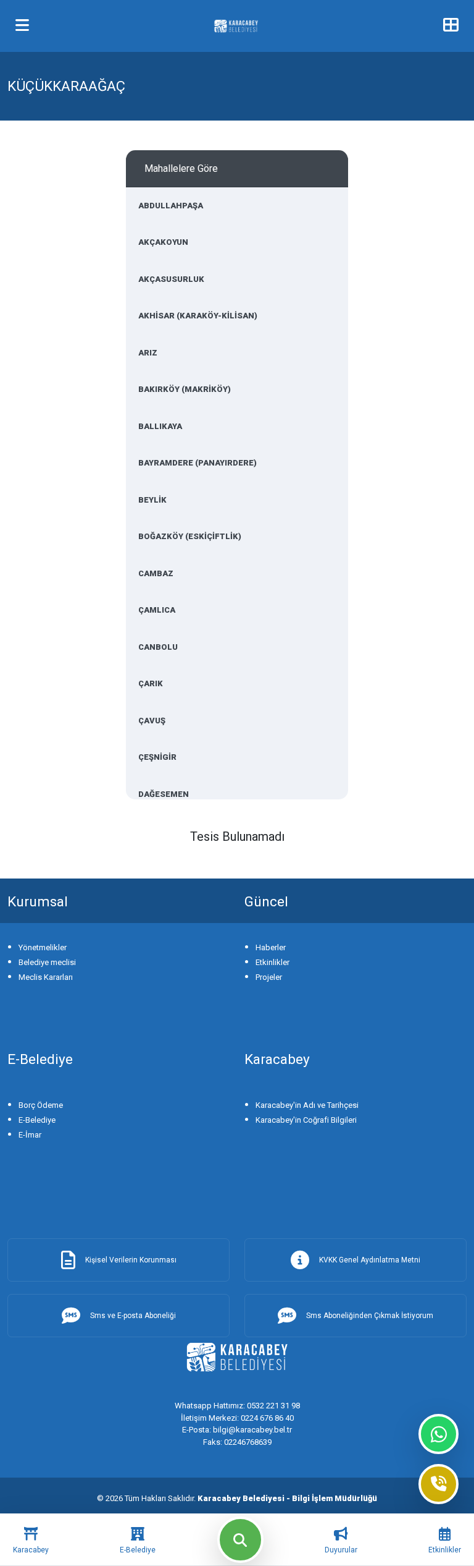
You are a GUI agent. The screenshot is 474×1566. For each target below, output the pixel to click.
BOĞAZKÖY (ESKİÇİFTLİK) (189, 536)
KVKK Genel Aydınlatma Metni (369, 1260)
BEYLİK (152, 499)
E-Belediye (37, 1120)
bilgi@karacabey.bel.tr (237, 1429)
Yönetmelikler (43, 947)
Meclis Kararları (46, 977)
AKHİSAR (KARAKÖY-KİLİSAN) (197, 315)
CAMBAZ (155, 573)
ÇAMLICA (156, 610)
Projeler (269, 977)
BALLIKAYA (160, 426)
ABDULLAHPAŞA (170, 205)
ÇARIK (150, 683)
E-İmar (30, 1134)
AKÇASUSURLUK (171, 279)
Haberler (271, 947)
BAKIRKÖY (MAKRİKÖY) (184, 389)
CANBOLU (158, 647)
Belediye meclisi (47, 962)
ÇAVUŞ (151, 720)
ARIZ (147, 352)
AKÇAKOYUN (163, 242)
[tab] (31, 1539)
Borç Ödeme (41, 1105)
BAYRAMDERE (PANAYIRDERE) (197, 462)
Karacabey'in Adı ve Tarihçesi (307, 1105)
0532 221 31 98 (237, 1405)
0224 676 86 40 (237, 1418)
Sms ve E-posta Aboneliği (133, 1315)
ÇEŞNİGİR (157, 757)
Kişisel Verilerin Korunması (131, 1260)
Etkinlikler (272, 962)
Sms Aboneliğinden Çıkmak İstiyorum (369, 1315)
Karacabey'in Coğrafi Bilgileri (306, 1120)
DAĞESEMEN (163, 794)
